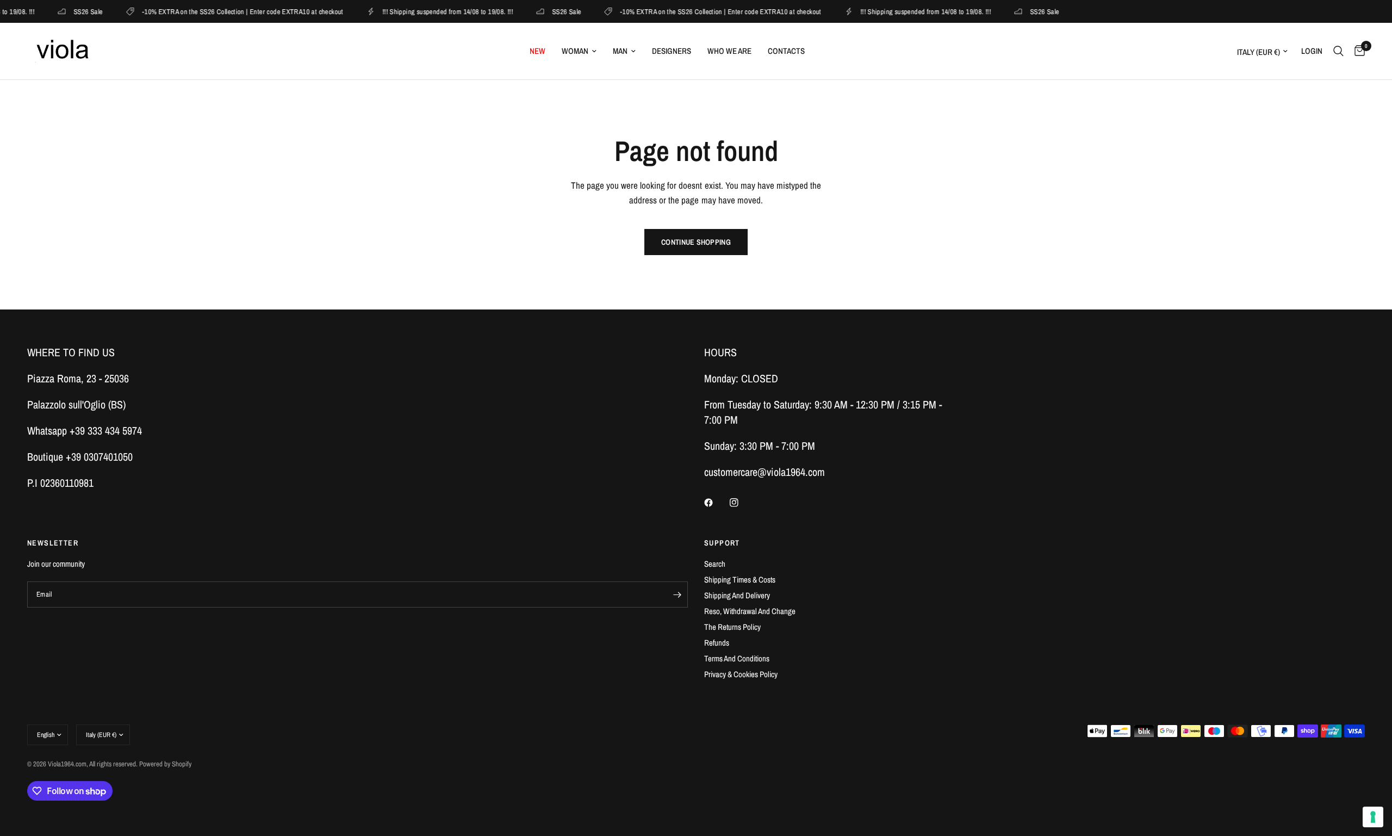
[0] (1357, 51)
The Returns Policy (732, 627)
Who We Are (729, 51)
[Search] (1338, 51)
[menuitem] (537, 51)
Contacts (786, 51)
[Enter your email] (677, 594)
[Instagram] (742, 503)
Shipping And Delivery (737, 595)
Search (714, 563)
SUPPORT (722, 543)
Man (620, 51)
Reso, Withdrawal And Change (750, 611)
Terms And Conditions (736, 658)
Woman (575, 51)
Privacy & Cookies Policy (741, 674)
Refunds (716, 642)
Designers (671, 51)
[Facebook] (716, 503)
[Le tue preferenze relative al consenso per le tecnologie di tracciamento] (1373, 817)
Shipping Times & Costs (739, 579)
